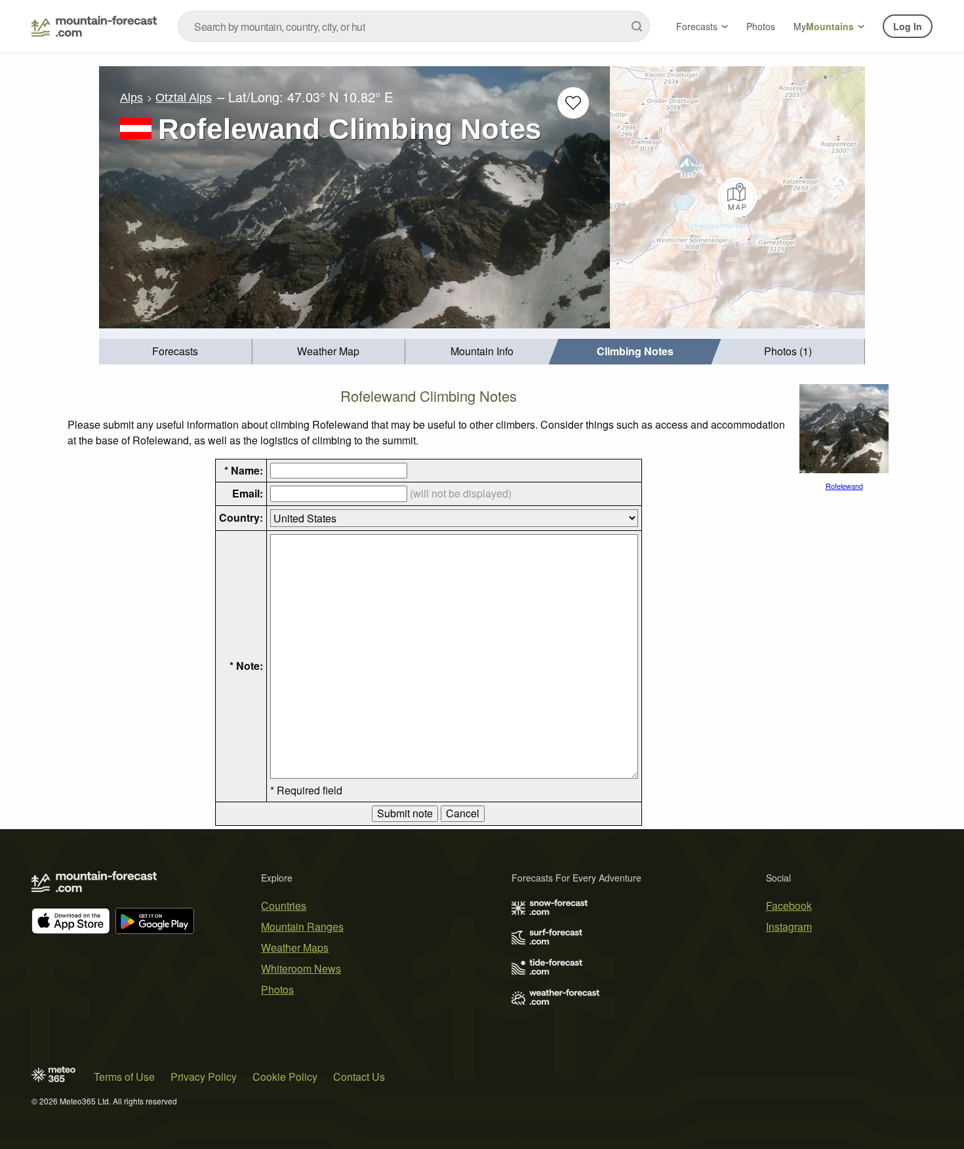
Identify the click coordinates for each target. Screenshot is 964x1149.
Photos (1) (788, 351)
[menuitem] (175, 351)
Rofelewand (844, 485)
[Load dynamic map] (737, 197)
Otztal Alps (183, 97)
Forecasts (696, 26)
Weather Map (328, 351)
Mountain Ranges (302, 926)
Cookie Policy (284, 1076)
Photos (760, 26)
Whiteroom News (301, 968)
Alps (131, 97)
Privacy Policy (204, 1076)
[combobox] (414, 26)
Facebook (789, 905)
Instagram (789, 926)
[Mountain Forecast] (94, 26)
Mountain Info (482, 351)
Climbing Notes (635, 351)
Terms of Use (124, 1076)
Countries (283, 905)
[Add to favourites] (573, 103)
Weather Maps (295, 947)
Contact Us (359, 1076)
